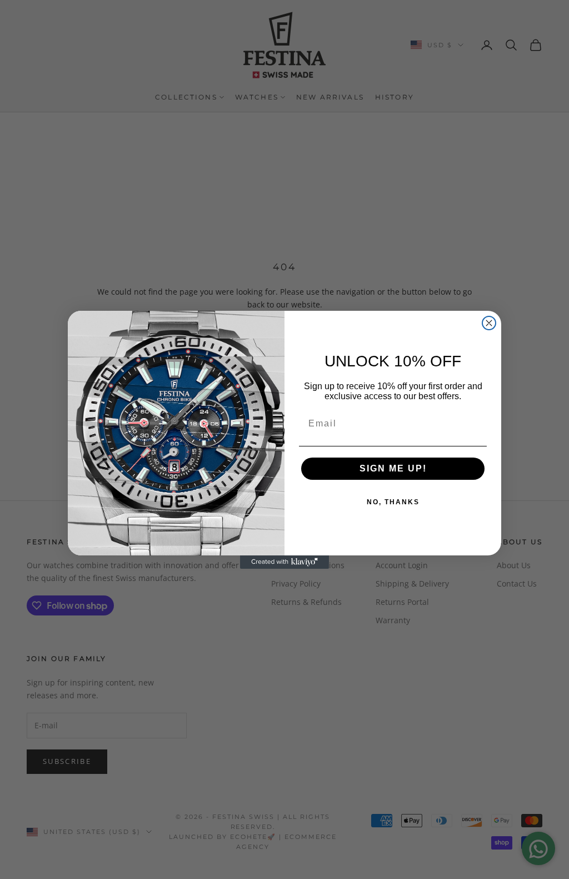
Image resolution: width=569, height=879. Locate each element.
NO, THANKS (393, 502)
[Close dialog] (489, 323)
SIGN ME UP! (393, 468)
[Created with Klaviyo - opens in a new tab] (284, 562)
